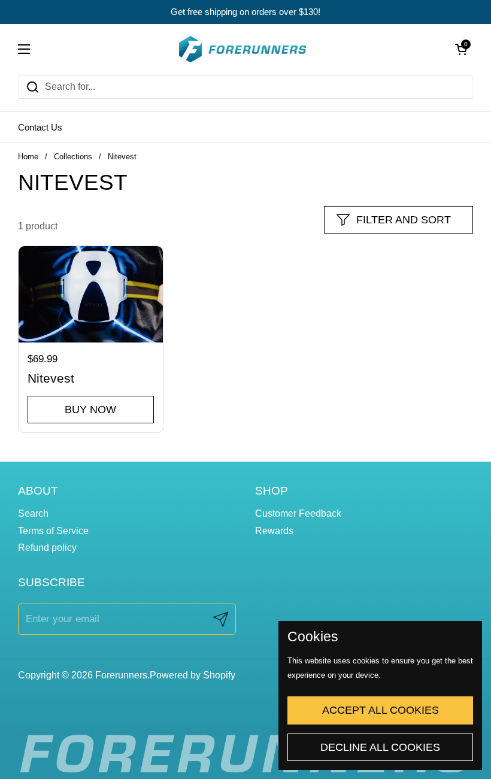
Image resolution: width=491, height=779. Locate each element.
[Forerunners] (243, 49)
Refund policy (47, 547)
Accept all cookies (380, 710)
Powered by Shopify (192, 675)
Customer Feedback (298, 513)
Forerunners (121, 675)
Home (28, 156)
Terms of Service (53, 531)
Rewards (274, 531)
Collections (73, 156)
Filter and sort (403, 220)
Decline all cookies (380, 747)
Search (33, 513)
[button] (461, 49)
